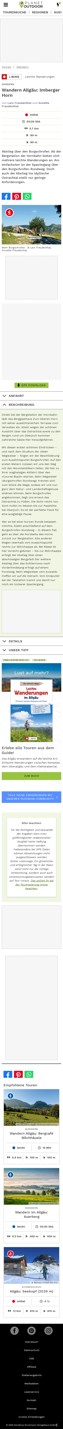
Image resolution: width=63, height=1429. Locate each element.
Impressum (31, 1341)
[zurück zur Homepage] (31, 4)
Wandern (22, 67)
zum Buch (31, 775)
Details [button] (15, 641)
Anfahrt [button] (16, 396)
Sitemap (32, 1408)
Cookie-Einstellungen (32, 1416)
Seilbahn (39, 660)
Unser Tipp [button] (19, 650)
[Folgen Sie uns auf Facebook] (14, 1331)
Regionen (40, 12)
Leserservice (31, 1391)
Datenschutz (31, 1350)
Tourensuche (14, 12)
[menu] (6, 4)
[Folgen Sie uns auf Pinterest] (31, 1331)
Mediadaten (31, 1383)
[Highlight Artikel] (58, 5)
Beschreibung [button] (21, 404)
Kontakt (31, 1400)
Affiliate (31, 1366)
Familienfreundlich (16, 660)
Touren (6, 67)
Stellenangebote (31, 1375)
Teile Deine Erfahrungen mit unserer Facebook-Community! (30, 797)
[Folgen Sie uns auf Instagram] (48, 1331)
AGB (31, 1358)
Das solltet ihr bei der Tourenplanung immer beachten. (34, 884)
